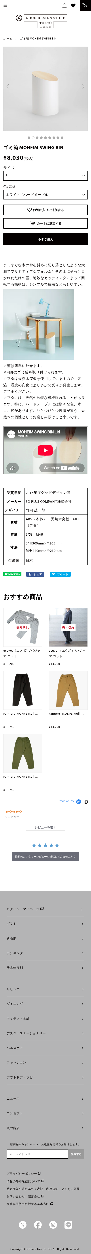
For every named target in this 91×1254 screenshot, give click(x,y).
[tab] (45, 827)
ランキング (15, 953)
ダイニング (15, 1004)
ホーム (7, 38)
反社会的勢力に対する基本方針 (28, 1204)
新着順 (11, 938)
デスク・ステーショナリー (26, 1033)
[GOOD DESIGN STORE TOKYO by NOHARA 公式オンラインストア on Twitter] (23, 1228)
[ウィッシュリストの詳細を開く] (73, 5)
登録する (76, 1154)
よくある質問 (70, 1189)
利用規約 (52, 1189)
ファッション (16, 1063)
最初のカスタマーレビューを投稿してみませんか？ (45, 856)
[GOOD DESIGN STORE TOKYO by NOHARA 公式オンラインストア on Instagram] (53, 1228)
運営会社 (34, 1196)
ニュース (13, 1098)
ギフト (11, 924)
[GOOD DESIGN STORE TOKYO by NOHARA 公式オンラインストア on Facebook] (38, 1228)
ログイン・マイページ (23, 909)
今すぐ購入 (45, 239)
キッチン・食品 (18, 1018)
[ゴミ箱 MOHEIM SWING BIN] (29, 137)
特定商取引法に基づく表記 (25, 1189)
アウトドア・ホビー (21, 1077)
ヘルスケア (15, 1048)
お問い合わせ (16, 1196)
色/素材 (9, 186)
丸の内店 (13, 1128)
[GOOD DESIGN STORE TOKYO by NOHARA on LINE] (68, 1228)
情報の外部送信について (23, 1181)
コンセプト (15, 1113)
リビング (13, 989)
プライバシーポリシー (22, 1173)
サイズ (8, 167)
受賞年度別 (15, 968)
